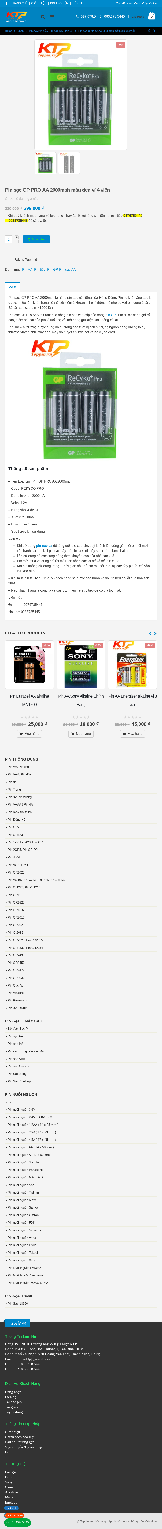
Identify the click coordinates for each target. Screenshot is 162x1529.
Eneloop (11, 1502)
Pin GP (52, 269)
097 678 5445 (31, 1369)
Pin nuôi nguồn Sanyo (23, 1207)
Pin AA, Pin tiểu (34, 269)
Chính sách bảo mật (19, 1437)
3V (10, 1102)
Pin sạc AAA (16, 1059)
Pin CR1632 (16, 910)
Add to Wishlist (26, 259)
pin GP (110, 315)
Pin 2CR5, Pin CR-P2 (23, 849)
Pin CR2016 (16, 917)
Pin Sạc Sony (17, 1074)
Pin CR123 (15, 834)
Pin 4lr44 (14, 857)
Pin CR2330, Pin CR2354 (25, 947)
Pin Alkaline (16, 993)
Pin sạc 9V (15, 1043)
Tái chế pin (13, 1402)
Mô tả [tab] (12, 287)
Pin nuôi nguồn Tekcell (23, 1252)
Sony (9, 1482)
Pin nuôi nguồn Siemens (24, 1230)
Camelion (12, 1487)
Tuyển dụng (14, 1412)
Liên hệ (10, 1397)
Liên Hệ (77, 3)
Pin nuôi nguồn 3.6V (21, 1109)
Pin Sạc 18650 (18, 1303)
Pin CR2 (13, 827)
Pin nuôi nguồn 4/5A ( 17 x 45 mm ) (32, 1139)
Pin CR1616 (16, 895)
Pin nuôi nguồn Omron (23, 1215)
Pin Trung (14, 789)
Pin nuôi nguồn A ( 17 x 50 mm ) (30, 1155)
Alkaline (11, 1492)
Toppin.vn (17, 1323)
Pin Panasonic (18, 1000)
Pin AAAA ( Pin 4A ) (21, 804)
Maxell (10, 1497)
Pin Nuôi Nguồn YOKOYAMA (28, 1282)
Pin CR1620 (16, 902)
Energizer (12, 1472)
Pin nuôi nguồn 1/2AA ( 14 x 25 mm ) (33, 1124)
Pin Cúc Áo (15, 985)
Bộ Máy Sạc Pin (19, 1028)
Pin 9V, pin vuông (20, 797)
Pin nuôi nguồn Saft (21, 1185)
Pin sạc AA (67, 269)
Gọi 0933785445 (17, 1522)
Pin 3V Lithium (18, 1008)
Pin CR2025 (16, 925)
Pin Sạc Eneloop (19, 1081)
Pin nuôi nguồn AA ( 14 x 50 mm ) (31, 1147)
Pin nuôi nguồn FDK (21, 1222)
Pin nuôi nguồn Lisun (22, 1245)
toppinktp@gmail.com (33, 1359)
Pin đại (12, 782)
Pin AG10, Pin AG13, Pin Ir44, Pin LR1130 (36, 880)
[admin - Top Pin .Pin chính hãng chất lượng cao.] (16, 17)
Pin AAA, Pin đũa (19, 774)
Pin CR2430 (16, 955)
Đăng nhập (13, 1392)
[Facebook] (6, 3)
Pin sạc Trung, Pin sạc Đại (26, 1051)
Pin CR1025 (16, 872)
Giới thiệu (12, 1432)
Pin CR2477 (16, 970)
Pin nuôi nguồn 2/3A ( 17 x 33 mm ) (32, 1132)
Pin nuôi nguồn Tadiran (23, 1192)
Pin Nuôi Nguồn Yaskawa (25, 1275)
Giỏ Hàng (138, 16)
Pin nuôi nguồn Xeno (22, 1260)
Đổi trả (10, 1452)
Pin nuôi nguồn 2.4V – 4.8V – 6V (30, 1117)
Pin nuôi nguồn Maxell (23, 1200)
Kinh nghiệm (59, 3)
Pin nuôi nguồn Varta (22, 1237)
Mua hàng (39, 239)
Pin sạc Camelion (20, 1066)
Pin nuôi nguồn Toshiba (23, 1162)
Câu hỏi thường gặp (19, 1442)
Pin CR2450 (16, 962)
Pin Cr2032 (15, 932)
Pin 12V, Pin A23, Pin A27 (25, 842)
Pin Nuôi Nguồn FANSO (24, 1268)
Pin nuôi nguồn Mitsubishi (25, 1177)
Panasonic (12, 1477)
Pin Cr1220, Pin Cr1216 (24, 887)
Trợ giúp (11, 1407)
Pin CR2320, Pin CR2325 (25, 940)
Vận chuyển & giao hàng (23, 1447)
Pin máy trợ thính (20, 812)
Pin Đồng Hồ (16, 819)
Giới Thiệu (38, 3)
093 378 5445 (31, 1364)
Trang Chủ (19, 3)
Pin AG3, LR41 (18, 865)
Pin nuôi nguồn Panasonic (25, 1169)
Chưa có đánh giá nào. (22, 199)
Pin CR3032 (16, 978)
